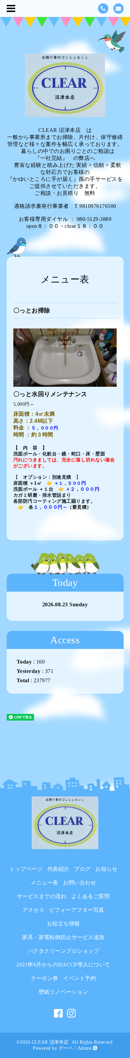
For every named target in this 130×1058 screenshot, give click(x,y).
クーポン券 (44, 978)
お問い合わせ (79, 882)
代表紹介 (58, 869)
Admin (85, 1048)
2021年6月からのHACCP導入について (63, 964)
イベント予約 (79, 978)
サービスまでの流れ (42, 896)
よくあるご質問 (90, 896)
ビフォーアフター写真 (76, 910)
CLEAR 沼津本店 (50, 1042)
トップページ (25, 869)
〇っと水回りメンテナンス (50, 394)
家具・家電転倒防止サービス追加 (63, 937)
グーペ (66, 1048)
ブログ (82, 869)
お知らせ (106, 869)
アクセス (33, 910)
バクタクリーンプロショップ (63, 951)
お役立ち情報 (63, 923)
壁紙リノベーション (63, 992)
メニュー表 (44, 882)
